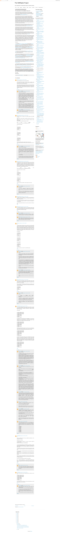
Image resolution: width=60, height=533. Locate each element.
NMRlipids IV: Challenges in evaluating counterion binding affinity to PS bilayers (40, 61)
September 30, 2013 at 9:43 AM (23, 472)
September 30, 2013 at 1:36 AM (24, 465)
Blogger (31, 531)
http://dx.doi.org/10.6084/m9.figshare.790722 (26, 67)
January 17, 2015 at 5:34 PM (24, 421)
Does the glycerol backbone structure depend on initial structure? (40, 86)
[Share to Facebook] (26, 75)
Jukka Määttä (18, 435)
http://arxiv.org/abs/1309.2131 (23, 14)
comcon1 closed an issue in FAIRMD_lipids (39, 14)
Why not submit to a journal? (29, 25)
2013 (17, 522)
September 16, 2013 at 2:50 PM (26, 146)
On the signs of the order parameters (40, 108)
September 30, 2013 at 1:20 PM (26, 485)
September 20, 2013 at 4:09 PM (24, 279)
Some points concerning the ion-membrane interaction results (24, 65)
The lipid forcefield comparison (40, 109)
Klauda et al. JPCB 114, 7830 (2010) (23, 43)
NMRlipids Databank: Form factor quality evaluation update (40, 25)
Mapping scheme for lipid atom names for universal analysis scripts (40, 93)
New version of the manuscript (40, 101)
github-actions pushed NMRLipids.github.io (38, 13)
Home (16, 7)
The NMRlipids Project (21, 3)
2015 (17, 520)
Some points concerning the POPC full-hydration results (40, 119)
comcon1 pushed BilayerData (39, 11)
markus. (19, 401)
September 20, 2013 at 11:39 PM (26, 251)
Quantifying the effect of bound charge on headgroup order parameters (40, 73)
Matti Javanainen (19, 115)
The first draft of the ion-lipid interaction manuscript (40, 97)
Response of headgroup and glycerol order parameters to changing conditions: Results (40, 107)
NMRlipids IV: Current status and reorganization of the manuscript (40, 70)
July (17, 529)
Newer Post (16, 505)
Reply (17, 88)
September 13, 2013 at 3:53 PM (24, 115)
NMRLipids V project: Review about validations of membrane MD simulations (40, 90)
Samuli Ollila (20, 146)
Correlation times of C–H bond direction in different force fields (40, 57)
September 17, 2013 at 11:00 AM (24, 161)
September (18, 524)
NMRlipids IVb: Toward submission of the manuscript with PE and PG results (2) (40, 36)
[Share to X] (25, 75)
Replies (18, 484)
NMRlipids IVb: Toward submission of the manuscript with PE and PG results (40, 42)
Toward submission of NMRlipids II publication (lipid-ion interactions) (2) (40, 82)
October (18, 523)
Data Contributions (41, 7)
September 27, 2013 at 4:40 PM (26, 351)
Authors (30, 7)
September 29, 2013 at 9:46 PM (23, 435)
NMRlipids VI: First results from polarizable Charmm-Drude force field (40, 40)
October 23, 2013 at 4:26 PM (24, 401)
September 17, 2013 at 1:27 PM (24, 196)
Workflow (21, 7)
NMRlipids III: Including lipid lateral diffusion (40, 24)
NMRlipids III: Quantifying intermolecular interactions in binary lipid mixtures (40, 51)
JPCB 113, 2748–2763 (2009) (19, 55)
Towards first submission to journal (40, 98)
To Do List (36, 7)
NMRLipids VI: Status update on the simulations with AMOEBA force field (40, 32)
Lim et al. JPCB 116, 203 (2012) (29, 47)
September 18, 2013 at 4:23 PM (24, 206)
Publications (24, 7)
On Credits (33, 7)
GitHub (27, 7)
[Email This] (24, 75)
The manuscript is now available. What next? (22, 525)
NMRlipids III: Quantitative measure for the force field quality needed (40, 59)
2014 (17, 521)
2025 (17, 513)
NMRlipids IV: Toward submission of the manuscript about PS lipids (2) (40, 52)
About (18, 7)
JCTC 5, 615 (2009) (28, 54)
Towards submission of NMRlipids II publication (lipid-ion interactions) (40, 87)
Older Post (33, 505)
